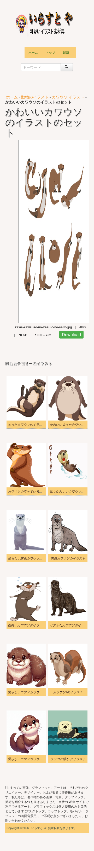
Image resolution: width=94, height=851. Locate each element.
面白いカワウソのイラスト (26, 625)
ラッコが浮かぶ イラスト (68, 759)
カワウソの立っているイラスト (30, 491)
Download (71, 334)
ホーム (33, 52)
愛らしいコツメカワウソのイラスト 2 (34, 692)
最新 (66, 52)
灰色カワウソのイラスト (68, 558)
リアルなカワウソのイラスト (70, 625)
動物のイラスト (35, 97)
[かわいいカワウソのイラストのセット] (53, 231)
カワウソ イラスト (68, 97)
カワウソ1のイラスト (68, 692)
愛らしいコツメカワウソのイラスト (33, 759)
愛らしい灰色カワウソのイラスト (31, 558)
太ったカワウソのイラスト (26, 424)
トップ (50, 52)
